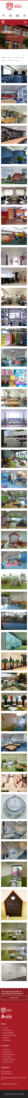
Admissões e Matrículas (9, 1054)
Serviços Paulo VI (7, 1052)
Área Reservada (7, 1040)
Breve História (6, 1049)
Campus (15, 36)
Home (3, 36)
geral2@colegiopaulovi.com (9, 1083)
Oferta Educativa (7, 1030)
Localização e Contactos (9, 1059)
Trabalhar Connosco (8, 1062)
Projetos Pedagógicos (8, 1032)
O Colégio (9, 36)
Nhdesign (21, 1094)
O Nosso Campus (7, 1057)
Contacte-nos (14, 997)
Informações (6, 1037)
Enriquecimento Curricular (9, 1035)
